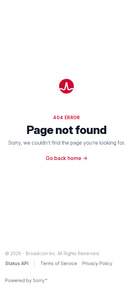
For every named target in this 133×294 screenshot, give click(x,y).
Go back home (66, 158)
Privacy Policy (97, 263)
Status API (16, 263)
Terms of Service (58, 263)
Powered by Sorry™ (26, 280)
